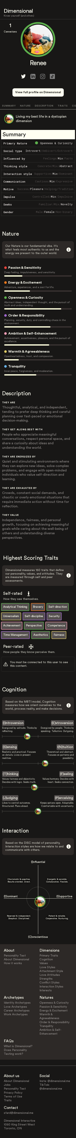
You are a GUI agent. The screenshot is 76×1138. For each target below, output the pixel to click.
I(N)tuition (65, 747)
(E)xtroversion (62, 723)
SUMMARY (9, 106)
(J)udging (10, 798)
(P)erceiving (64, 798)
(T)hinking (10, 774)
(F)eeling (66, 774)
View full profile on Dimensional (38, 92)
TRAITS (63, 106)
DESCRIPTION (44, 106)
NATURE (25, 106)
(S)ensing (10, 747)
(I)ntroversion (13, 723)
